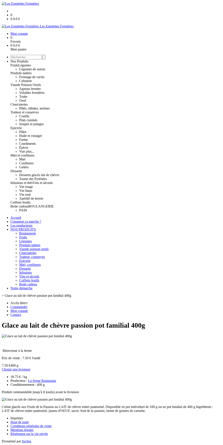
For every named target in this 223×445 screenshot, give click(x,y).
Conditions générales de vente (31, 426)
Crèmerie (25, 81)
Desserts (16, 171)
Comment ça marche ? (25, 221)
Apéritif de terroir (31, 198)
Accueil (15, 217)
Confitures (26, 163)
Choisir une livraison (16, 369)
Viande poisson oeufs (34, 249)
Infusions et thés (21, 183)
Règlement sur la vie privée (29, 434)
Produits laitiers (21, 73)
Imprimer (16, 418)
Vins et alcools (43, 183)
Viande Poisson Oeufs (25, 85)
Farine (23, 140)
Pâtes (22, 132)
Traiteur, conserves (32, 257)
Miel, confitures (30, 264)
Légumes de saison (32, 69)
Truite (23, 96)
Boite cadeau (19, 206)
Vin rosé (25, 194)
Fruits (14, 65)
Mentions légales (22, 430)
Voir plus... (26, 151)
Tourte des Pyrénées (33, 179)
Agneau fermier (30, 89)
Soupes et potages (31, 124)
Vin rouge (26, 187)
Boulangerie (27, 233)
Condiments (27, 143)
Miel (22, 159)
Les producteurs (21, 225)
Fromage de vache (31, 77)
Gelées (24, 167)
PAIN (23, 210)
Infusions (25, 272)
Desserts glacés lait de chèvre (39, 175)
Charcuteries (19, 104)
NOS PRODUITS (23, 229)
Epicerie (16, 128)
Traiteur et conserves (24, 112)
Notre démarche (21, 288)
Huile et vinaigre (30, 136)
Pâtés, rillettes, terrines (34, 108)
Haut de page (19, 422)
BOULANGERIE (41, 206)
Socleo (26, 441)
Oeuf (22, 100)
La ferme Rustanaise (42, 381)
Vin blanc (25, 190)
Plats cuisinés (28, 120)
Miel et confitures (22, 155)
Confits (24, 116)
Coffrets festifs (20, 202)
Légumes (24, 65)
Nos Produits (19, 61)
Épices (23, 147)
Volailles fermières (31, 92)
